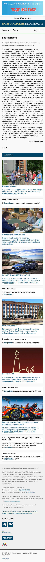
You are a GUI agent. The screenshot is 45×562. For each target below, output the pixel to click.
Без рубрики (9, 194)
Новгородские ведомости (12, 501)
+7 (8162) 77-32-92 (24, 490)
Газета (15, 30)
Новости (5, 30)
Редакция (5, 558)
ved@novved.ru (30, 492)
